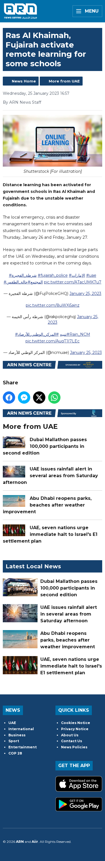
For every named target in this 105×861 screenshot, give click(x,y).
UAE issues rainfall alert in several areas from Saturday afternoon (50, 475)
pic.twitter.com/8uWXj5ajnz (53, 305)
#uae (91, 275)
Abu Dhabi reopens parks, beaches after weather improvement (47, 505)
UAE (12, 723)
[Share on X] (39, 397)
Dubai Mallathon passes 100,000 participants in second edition (45, 446)
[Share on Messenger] (24, 397)
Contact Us (71, 741)
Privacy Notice (74, 729)
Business (16, 735)
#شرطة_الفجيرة (23, 275)
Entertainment (22, 747)
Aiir (35, 841)
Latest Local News (33, 566)
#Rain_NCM (78, 334)
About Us (69, 735)
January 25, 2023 (85, 293)
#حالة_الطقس (18, 282)
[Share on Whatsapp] (54, 397)
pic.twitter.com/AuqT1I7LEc (52, 341)
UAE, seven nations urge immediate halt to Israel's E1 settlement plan (50, 534)
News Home (24, 81)
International (21, 729)
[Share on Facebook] (9, 397)
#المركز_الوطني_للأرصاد (38, 334)
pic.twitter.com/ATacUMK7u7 (72, 282)
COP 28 (15, 753)
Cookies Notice (75, 723)
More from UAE (64, 81)
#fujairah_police (53, 275)
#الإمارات (77, 275)
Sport (13, 741)
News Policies (74, 747)
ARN (20, 841)
